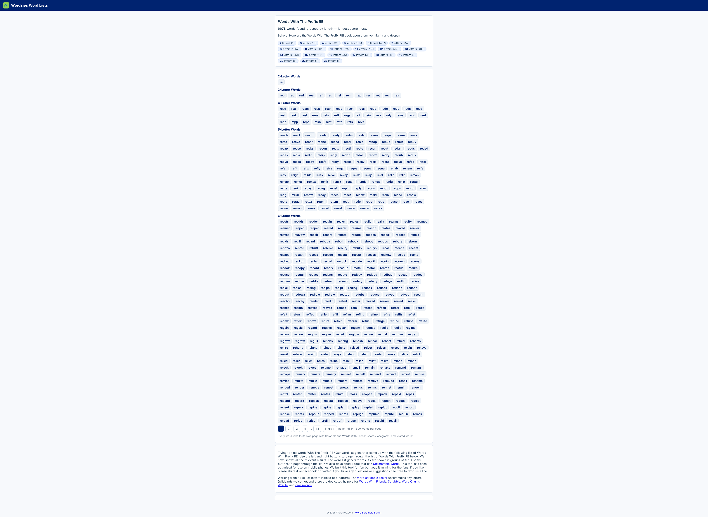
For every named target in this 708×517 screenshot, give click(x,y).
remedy (330, 374)
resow (411, 195)
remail (355, 367)
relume (326, 367)
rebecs (400, 235)
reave (296, 142)
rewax (311, 208)
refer (283, 168)
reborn (412, 241)
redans (328, 274)
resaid (379, 420)
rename (417, 381)
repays (357, 401)
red (301, 95)
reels (373, 162)
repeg (321, 188)
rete (339, 122)
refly (317, 168)
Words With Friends (372, 481)
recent (342, 254)
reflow (311, 321)
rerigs (298, 420)
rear (328, 108)
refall (354, 308)
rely (388, 115)
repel (333, 188)
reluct (312, 367)
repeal (372, 401)
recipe (400, 254)
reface (341, 308)
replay (354, 407)
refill (335, 314)
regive (326, 334)
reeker (384, 301)
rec (292, 95)
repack (382, 394)
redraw (315, 294)
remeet (346, 374)
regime (410, 327)
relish (359, 361)
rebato (356, 235)
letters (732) (364, 49)
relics (404, 354)
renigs (358, 387)
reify (283, 175)
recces (313, 254)
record (314, 268)
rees (315, 115)
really (380, 221)
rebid (359, 142)
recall (385, 248)
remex (311, 181)
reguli (314, 341)
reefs (322, 162)
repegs (400, 401)
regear (341, 327)
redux (412, 155)
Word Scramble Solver (368, 512)
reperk (298, 407)
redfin (401, 281)
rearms (356, 228)
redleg (352, 288)
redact (313, 274)
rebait (314, 235)
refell (407, 308)
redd (373, 108)
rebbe (322, 142)
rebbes (371, 235)
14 (317, 429)
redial (284, 288)
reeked (370, 301)
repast (328, 401)
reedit (328, 301)
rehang (343, 341)
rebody (325, 241)
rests (283, 201)
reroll (324, 420)
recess (371, 254)
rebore (397, 241)
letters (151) (314, 55)
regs (347, 115)
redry (385, 155)
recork (328, 268)
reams (374, 135)
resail (393, 420)
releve (391, 354)
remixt (312, 381)
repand (285, 401)
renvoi (339, 394)
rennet (386, 387)
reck (350, 108)
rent (423, 115)
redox (373, 155)
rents (283, 188)
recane (399, 248)
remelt (360, 374)
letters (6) (288, 61)
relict (416, 354)
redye (284, 162)
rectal (357, 268)
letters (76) (338, 55)
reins (319, 175)
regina (284, 334)
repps (397, 188)
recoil (371, 261)
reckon (299, 261)
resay (322, 195)
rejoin (408, 347)
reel (304, 115)
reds (408, 108)
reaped (300, 228)
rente (414, 181)
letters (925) (340, 49)
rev (387, 95)
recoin (384, 261)
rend (412, 115)
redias (297, 288)
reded (424, 148)
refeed (381, 308)
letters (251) (289, 55)
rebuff (313, 248)
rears (413, 135)
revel (406, 201)
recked (284, 261)
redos (359, 155)
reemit (284, 308)
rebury (342, 248)
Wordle (283, 485)
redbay (357, 274)
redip (321, 155)
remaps (285, 374)
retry (381, 201)
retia (346, 201)
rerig (283, 195)
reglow (354, 334)
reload (397, 361)
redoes (382, 288)
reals (361, 135)
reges (353, 168)
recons (414, 261)
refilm (347, 314)
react (296, 135)
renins (372, 387)
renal (349, 181)
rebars (327, 235)
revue (284, 208)
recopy (300, 268)
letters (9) (407, 55)
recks (310, 148)
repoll (396, 407)
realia (367, 221)
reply (358, 188)
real (293, 108)
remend (375, 374)
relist (372, 361)
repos (371, 188)
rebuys (372, 248)
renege (314, 387)
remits (298, 381)
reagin (327, 221)
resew (360, 195)
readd (309, 135)
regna (380, 168)
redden (285, 281)
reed (419, 108)
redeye (387, 281)
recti (347, 148)
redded (418, 274)
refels (420, 308)
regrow (300, 341)
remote (357, 381)
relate (324, 354)
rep (359, 95)
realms (394, 221)
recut (384, 148)
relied (284, 361)
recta (335, 148)
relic (391, 175)
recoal (327, 261)
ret (378, 95)
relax (356, 175)
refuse (408, 321)
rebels (414, 235)
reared (328, 228)
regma (366, 168)
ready (336, 135)
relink (346, 361)
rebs (339, 108)
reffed (310, 314)
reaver (414, 228)
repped (329, 414)
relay (368, 175)
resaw (308, 195)
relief (296, 361)
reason (371, 228)
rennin (400, 387)
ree (311, 95)
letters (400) (414, 49)
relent (364, 354)
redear (327, 281)
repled (368, 407)
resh (318, 122)
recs (362, 108)
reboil (339, 241)
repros (343, 414)
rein (368, 115)
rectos (384, 268)
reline (334, 361)
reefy (335, 162)
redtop (344, 294)
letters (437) (377, 43)
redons (412, 288)
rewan (297, 208)
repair (410, 394)
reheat (386, 341)
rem (348, 95)
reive (331, 175)
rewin (351, 208)
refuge (380, 321)
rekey (344, 175)
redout (284, 294)
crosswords (303, 485)
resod (398, 195)
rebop (373, 142)
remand (400, 367)
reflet (411, 314)
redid (308, 155)
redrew (330, 294)
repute (389, 414)
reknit (284, 354)
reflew (284, 321)
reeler (412, 301)
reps (306, 122)
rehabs (328, 341)
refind (360, 314)
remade (341, 367)
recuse (284, 274)
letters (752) (400, 43)
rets (350, 122)
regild (384, 327)
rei (339, 95)
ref (320, 95)
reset (347, 195)
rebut (399, 142)
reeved (312, 308)
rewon (364, 208)
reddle (313, 281)
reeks (348, 162)
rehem (407, 168)
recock (342, 261)
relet (380, 175)
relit (402, 175)
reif (358, 115)
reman (414, 175)
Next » (329, 429)
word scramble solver (372, 478)
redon (346, 155)
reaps (387, 135)
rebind (310, 241)
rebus (386, 142)
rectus (398, 268)
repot (384, 188)
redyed (389, 294)
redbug (387, 274)
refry (328, 168)
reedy (310, 162)
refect (367, 308)
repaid (396, 394)
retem (334, 201)
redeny (372, 281)
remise (419, 374)
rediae (415, 281)
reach (284, 135)
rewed (324, 208)
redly (333, 155)
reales (354, 221)
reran (422, 188)
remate (315, 374)
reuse (394, 201)
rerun (295, 195)
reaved (400, 228)
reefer (356, 301)
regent (355, 327)
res (368, 95)
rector (371, 268)
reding (311, 288)
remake (385, 367)
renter (312, 394)
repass (314, 401)
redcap (402, 274)
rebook (353, 241)
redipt (339, 288)
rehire (284, 347)
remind (391, 374)
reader (313, 221)
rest (329, 122)
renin (401, 181)
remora (342, 381)
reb (282, 95)
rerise (311, 420)
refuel (366, 321)
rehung (298, 347)
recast (299, 254)
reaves (284, 235)
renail (403, 381)
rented (297, 394)
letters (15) (384, 55)
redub (399, 155)
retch (320, 201)
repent (284, 407)
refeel (395, 308)
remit (324, 181)
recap (284, 148)
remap (284, 181)
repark (299, 401)
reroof (337, 420)
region (298, 334)
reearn (418, 294)
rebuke (328, 248)
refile (323, 314)
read (283, 108)
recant (413, 248)
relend (350, 354)
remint (405, 374)
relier (308, 361)
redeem (343, 281)
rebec (335, 142)
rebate (341, 235)
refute (423, 321)
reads (323, 135)
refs (326, 115)
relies (321, 361)
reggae (370, 327)
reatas (385, 228)
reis (378, 115)
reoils (353, 394)
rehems (415, 341)
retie (357, 201)
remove (373, 381)
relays (337, 354)
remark (300, 374)
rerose (351, 420)
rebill (297, 241)
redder (299, 281)
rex (397, 95)
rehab (394, 168)
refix (306, 168)
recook (285, 268)
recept (356, 254)
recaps (284, 254)
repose (285, 414)
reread (284, 420)
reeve (398, 162)
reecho (285, 301)
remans (416, 367)
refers (296, 314)
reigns (312, 347)
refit (294, 168)
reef (282, 115)
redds (411, 148)
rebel (347, 142)
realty (408, 221)
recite (414, 254)
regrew (285, 341)
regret (412, 334)
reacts (284, 221)
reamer (285, 228)
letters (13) (308, 43)
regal (340, 168)
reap (317, 108)
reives (381, 347)
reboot (368, 241)
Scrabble (394, 481)
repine (312, 407)
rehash (358, 341)
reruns (365, 420)
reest (385, 162)
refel (422, 162)
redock (367, 288)
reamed (422, 221)
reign (295, 175)
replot (382, 407)
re (281, 82)
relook (298, 367)
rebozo (285, 248)
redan (397, 148)
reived (354, 347)
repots (299, 414)
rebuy (412, 142)
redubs (360, 294)
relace (297, 354)
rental (284, 394)
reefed (342, 301)
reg (330, 95)
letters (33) (361, 55)
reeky (361, 162)
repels (415, 401)
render (299, 387)
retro (369, 201)
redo (396, 108)
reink (307, 175)
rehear (372, 341)
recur (372, 148)
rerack (417, 414)
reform (352, 321)
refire (386, 314)
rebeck (386, 235)
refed (410, 162)
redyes (404, 294)
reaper (314, 228)
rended (285, 387)
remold (327, 381)
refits (399, 314)
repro (410, 188)
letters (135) (353, 43)
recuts (299, 274)
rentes (325, 394)
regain (284, 327)
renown (416, 387)
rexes (378, 208)
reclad (314, 261)
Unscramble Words (386, 464)
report (409, 407)
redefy (357, 281)
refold (338, 321)
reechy (299, 301)
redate (342, 274)
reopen (367, 394)
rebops (383, 241)
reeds (297, 162)
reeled (398, 301)
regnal (382, 334)
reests (298, 308)
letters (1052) (289, 49)
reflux (325, 321)
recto (359, 148)
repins (326, 407)
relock (284, 367)
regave (327, 327)
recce (297, 148)
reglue (368, 334)
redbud (372, 274)
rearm (401, 135)
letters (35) (330, 43)
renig (389, 181)
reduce (374, 294)
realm (349, 135)
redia (296, 155)
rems (400, 115)
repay (308, 188)
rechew (386, 254)
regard (312, 327)
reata (283, 142)
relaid (311, 354)
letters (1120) (314, 49)
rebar (309, 142)
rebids (284, 241)
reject (395, 347)
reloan (411, 361)
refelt (283, 314)
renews (344, 387)
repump (374, 414)
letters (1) (287, 43)
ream (305, 108)
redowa (299, 294)
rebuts (357, 248)
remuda (388, 381)
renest (328, 387)
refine (373, 314)
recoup (343, 268)
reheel (400, 341)
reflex (298, 321)
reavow (299, 235)
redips (325, 288)
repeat (386, 401)
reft (336, 115)
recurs (413, 268)
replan (340, 407)
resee (335, 195)
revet (418, 201)
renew (376, 181)
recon (323, 148)
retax (308, 201)
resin (385, 195)
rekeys (421, 347)
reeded (314, 301)
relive (384, 361)
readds (299, 221)
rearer (342, 228)
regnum (397, 334)
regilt (397, 327)
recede (328, 254)
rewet (338, 208)
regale (298, 327)
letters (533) (389, 49)
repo (283, 122)
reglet (340, 334)
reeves (327, 308)
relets (378, 354)
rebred (299, 248)
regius (312, 334)
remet (298, 181)
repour (314, 414)
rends (362, 181)
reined (326, 347)
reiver (368, 347)
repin (345, 188)
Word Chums (411, 481)
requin (403, 414)
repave (343, 401)
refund (394, 321)
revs (361, 122)
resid (373, 195)
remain (370, 367)
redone (397, 288)
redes (284, 155)
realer (341, 221)
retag (296, 201)
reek (294, 115)
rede (384, 108)
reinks (340, 347)
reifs (420, 168)
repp (294, 122)
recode (357, 261)
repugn (358, 414)
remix (337, 181)
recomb (399, 261)
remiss (284, 381)
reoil (295, 188)
